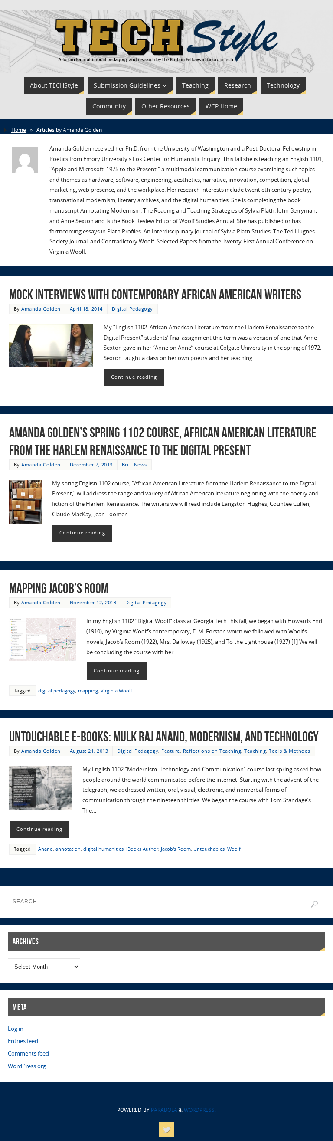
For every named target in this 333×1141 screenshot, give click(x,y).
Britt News (134, 464)
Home (18, 130)
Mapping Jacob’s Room (58, 588)
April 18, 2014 (86, 308)
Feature (170, 751)
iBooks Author (142, 849)
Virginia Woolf (116, 690)
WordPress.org (27, 1066)
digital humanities (103, 849)
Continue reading (134, 377)
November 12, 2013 (93, 602)
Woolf (234, 849)
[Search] (314, 904)
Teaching (255, 751)
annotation (68, 849)
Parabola (164, 1110)
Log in (15, 1029)
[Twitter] (166, 1129)
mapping (88, 690)
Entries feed (23, 1041)
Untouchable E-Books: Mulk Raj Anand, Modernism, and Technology (164, 736)
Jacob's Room (176, 849)
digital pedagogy (56, 690)
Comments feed (28, 1053)
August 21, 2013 (89, 751)
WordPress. (200, 1110)
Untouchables (209, 849)
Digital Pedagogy (132, 308)
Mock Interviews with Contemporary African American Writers (155, 294)
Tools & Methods (289, 751)
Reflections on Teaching (212, 751)
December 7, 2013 (91, 464)
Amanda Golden (41, 308)
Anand (45, 849)
